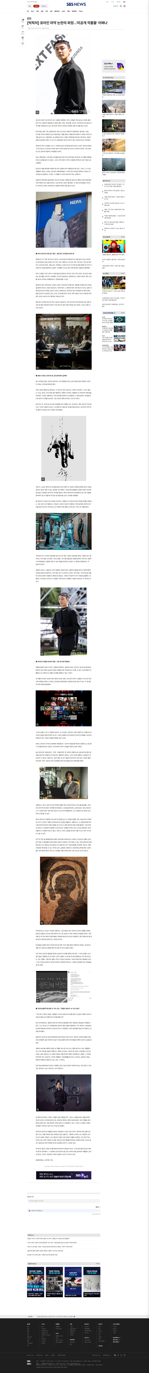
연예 (68, 11)
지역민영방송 (106, 1355)
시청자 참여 (39, 1355)
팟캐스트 (115, 1328)
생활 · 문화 (29, 1337)
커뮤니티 (115, 1330)
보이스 (57, 1338)
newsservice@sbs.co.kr (75, 1363)
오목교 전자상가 (87, 1342)
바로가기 (100, 1324)
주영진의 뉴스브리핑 (45, 1335)
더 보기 (97, 1263)
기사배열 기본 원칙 (90, 1364)
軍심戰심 (58, 1326)
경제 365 (72, 1333)
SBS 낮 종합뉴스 (59, 1342)
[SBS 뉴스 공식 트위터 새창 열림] (121, 1355)
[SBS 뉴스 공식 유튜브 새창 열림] (115, 1355)
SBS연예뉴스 (116, 1337)
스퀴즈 (114, 1333)
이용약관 (53, 1355)
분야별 (28, 1324)
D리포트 (72, 1335)
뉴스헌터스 (43, 1328)
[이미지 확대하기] (37, 112)
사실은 (71, 1326)
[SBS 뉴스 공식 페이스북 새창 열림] (118, 1355)
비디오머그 (86, 1324)
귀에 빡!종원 (87, 1328)
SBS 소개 (30, 1355)
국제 (51, 11)
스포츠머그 (86, 1326)
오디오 (57, 1333)
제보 (99, 1328)
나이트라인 (43, 1339)
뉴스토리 (43, 1341)
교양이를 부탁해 (105, 345)
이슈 (28, 1345)
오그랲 (103, 317)
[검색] (121, 6)
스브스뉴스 (86, 1337)
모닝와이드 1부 (44, 1330)
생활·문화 (56, 11)
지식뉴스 (115, 1326)
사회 (46, 11)
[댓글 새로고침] (32, 1196)
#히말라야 (115, 6)
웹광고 (47, 1355)
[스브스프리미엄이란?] (115, 312)
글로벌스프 (104, 326)
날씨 (99, 1326)
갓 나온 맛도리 (87, 1340)
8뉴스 (32, 11)
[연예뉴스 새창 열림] (113, 66)
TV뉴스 (81, 11)
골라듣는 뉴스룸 (59, 1336)
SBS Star (115, 1339)
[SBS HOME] (124, 2)
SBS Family (96, 1355)
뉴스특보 (43, 1343)
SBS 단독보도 (73, 1328)
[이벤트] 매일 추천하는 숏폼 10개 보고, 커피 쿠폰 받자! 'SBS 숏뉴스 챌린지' (55, 1316)
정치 (37, 11)
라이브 (100, 1330)
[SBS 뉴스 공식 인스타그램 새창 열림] (124, 1355)
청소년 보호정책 (99, 1364)
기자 (99, 1335)
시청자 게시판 (101, 1341)
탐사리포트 (72, 1339)
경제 (42, 11)
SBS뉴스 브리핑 (59, 1340)
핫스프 (103, 336)
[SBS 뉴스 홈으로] (76, 4)
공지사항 (100, 1346)
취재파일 (74, 11)
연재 (71, 1324)
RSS (100, 1339)
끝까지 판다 (72, 1342)
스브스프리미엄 (116, 1324)
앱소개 (100, 1337)
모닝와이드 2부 (44, 1333)
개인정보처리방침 (61, 1355)
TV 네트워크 (30, 1343)
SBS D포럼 (115, 1342)
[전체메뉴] (27, 11)
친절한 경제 (72, 1330)
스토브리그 (86, 1333)
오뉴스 (42, 1337)
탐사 (71, 1344)
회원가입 (118, 1)
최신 (28, 1326)
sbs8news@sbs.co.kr (77, 1361)
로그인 (112, 1)
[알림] (124, 6)
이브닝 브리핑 (59, 1328)
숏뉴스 (100, 1333)
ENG (107, 1)
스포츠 (63, 11)
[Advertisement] (64, 1224)
